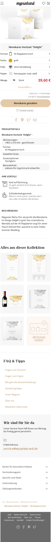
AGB (9, 514)
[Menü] (3, 3)
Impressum (9, 520)
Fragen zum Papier (14, 376)
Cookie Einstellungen (35, 520)
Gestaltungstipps (13, 388)
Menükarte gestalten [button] (25, 103)
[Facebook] (16, 120)
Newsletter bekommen (16, 406)
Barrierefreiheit (14, 517)
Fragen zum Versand (15, 370)
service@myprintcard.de (21, 448)
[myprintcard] (25, 5)
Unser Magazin (12, 394)
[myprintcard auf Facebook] (24, 527)
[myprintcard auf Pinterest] (29, 527)
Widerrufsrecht (20, 514)
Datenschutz (35, 514)
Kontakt (20, 520)
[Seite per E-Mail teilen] (34, 119)
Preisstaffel (23, 87)
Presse (38, 517)
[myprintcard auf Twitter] (34, 527)
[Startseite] (3, 502)
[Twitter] (28, 120)
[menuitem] (43, 3)
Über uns (9, 400)
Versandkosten (43, 96)
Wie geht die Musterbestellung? (20, 382)
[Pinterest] (22, 120)
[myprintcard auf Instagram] (18, 527)
